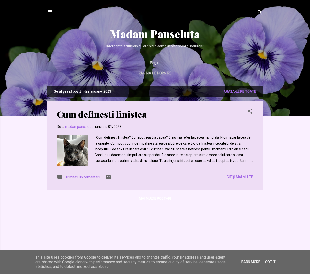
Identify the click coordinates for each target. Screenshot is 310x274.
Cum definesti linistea (102, 114)
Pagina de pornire (155, 73)
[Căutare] (260, 13)
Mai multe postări (155, 198)
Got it (270, 262)
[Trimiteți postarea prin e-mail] (108, 179)
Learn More (250, 262)
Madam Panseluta (155, 34)
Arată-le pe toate (240, 91)
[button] (250, 112)
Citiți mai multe (240, 177)
